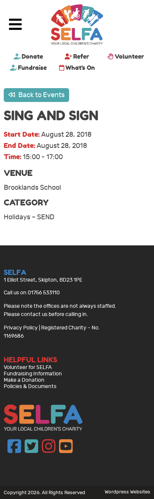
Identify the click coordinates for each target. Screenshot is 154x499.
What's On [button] (80, 67)
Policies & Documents (30, 386)
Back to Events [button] (41, 95)
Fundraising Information (33, 374)
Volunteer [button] (129, 56)
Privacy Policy (21, 328)
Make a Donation (24, 380)
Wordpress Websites (127, 492)
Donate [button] (32, 56)
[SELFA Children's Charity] (77, 25)
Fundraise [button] (32, 67)
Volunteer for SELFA (28, 367)
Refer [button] (81, 56)
